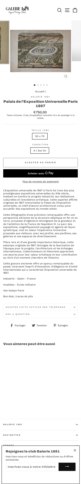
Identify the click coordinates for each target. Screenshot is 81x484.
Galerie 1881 (40, 97)
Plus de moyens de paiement (40, 181)
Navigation (12, 435)
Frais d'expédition (32, 115)
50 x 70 (39, 136)
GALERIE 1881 (12, 424)
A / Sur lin (40, 150)
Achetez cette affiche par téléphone (36, 307)
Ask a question (18, 314)
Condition (40, 145)
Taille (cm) (40, 130)
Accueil (39, 91)
